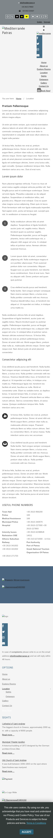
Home (43, 62)
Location (44, 72)
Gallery (44, 83)
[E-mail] (5, 643)
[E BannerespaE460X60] (26, 588)
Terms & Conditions (36, 823)
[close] (50, 576)
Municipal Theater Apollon (13, 742)
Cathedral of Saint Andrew (13, 724)
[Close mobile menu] (44, 30)
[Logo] (15, 31)
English (39, 22)
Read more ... (8, 735)
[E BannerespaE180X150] (14, 800)
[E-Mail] (39, 55)
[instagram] (39, 50)
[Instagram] (5, 638)
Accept (26, 832)
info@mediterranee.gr (27, 3)
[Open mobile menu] (44, 26)
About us (44, 66)
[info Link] (26, 581)
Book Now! (7, 710)
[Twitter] (39, 44)
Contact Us (44, 86)
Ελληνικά (47, 22)
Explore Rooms (44, 69)
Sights (43, 76)
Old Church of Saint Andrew (14, 760)
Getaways (43, 79)
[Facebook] (39, 38)
